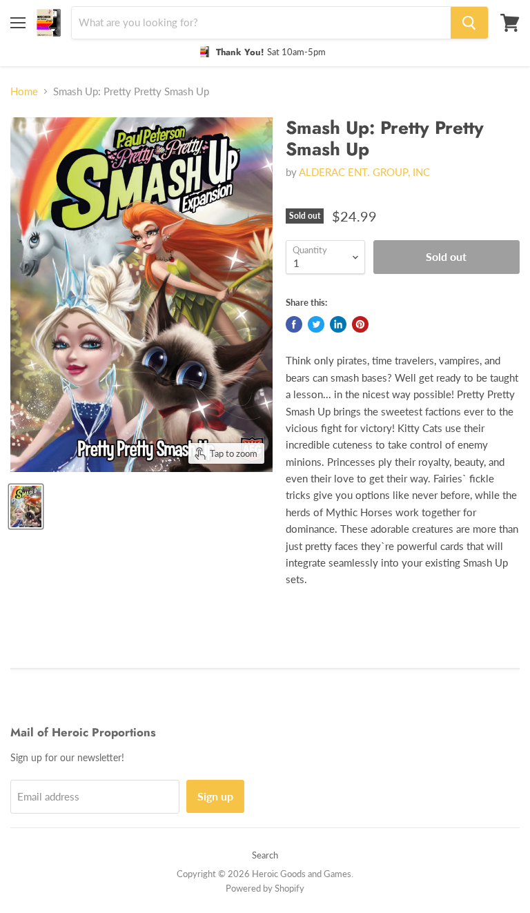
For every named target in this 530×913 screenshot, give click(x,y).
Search (265, 855)
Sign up (215, 796)
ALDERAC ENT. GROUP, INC (364, 172)
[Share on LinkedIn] (338, 324)
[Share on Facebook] (294, 324)
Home (24, 91)
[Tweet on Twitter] (316, 324)
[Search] (469, 23)
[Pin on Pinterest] (360, 324)
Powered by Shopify (265, 888)
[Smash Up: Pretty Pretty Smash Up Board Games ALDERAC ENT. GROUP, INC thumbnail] (26, 506)
